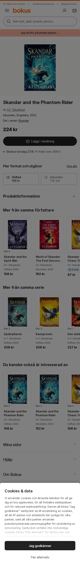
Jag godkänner (40, 546)
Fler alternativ (40, 557)
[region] (40, 524)
